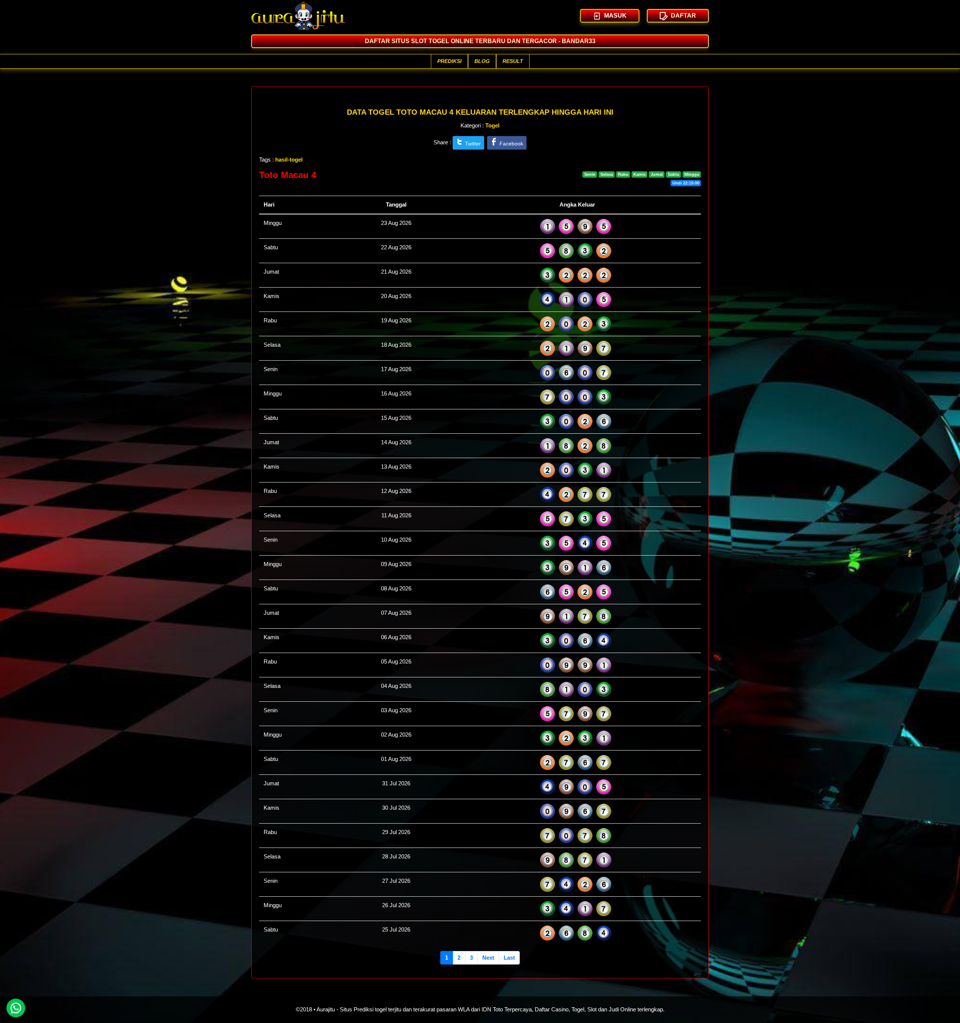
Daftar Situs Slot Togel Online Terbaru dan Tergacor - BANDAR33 (480, 41)
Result (512, 61)
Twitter (472, 144)
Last (509, 957)
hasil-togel (289, 159)
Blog (482, 61)
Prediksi (449, 61)
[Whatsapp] (16, 1008)
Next (488, 957)
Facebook (510, 144)
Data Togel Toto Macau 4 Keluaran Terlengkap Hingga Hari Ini (480, 112)
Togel (492, 125)
